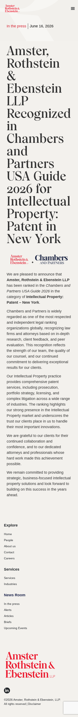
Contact (9, 552)
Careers (9, 558)
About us (10, 546)
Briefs (7, 622)
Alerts (7, 610)
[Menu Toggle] (73, 8)
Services (9, 578)
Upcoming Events (15, 628)
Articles (9, 616)
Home (8, 534)
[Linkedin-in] (7, 691)
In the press (16, 26)
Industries (10, 584)
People (8, 540)
